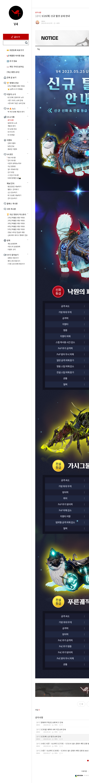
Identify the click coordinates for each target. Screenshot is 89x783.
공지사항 (38, 12)
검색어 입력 (26, 43)
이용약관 (84, 771)
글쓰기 (17, 36)
